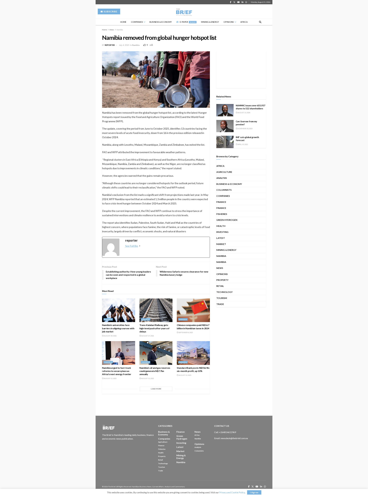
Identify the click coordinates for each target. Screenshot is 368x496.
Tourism (221, 298)
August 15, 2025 (110, 378)
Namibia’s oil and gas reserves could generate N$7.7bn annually (154, 371)
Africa (244, 22)
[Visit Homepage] (184, 11)
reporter (110, 45)
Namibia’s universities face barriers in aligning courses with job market (118, 328)
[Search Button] (260, 22)
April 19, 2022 (242, 144)
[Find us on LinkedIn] (242, 2)
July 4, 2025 (124, 45)
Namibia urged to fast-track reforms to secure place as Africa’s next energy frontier (116, 371)
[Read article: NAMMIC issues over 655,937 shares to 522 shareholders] (225, 110)
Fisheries (221, 214)
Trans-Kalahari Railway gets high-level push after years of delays (154, 328)
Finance (221, 202)
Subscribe (110, 11)
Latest (220, 238)
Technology (224, 292)
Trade (220, 304)
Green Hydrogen (226, 219)
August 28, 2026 (110, 336)
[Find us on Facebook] (230, 2)
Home (123, 22)
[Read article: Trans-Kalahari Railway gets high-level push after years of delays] (155, 310)
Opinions (229, 22)
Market (221, 244)
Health (220, 226)
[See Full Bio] (139, 246)
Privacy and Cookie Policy (232, 492)
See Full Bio (131, 245)
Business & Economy (161, 22)
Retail (220, 286)
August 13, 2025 (147, 378)
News (112, 30)
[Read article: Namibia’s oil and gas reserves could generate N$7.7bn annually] (155, 353)
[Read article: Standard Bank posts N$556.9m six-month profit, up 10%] (193, 353)
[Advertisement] (241, 69)
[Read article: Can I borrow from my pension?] (225, 126)
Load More (156, 389)
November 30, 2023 (244, 128)
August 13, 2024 (243, 112)
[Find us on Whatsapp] (246, 2)
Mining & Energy (210, 22)
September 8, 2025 (185, 332)
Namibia (120, 30)
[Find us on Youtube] (238, 2)
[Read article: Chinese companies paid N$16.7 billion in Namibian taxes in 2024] (193, 310)
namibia (221, 262)
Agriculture (224, 172)
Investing (222, 232)
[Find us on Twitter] (234, 2)
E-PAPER (188, 22)
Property (222, 280)
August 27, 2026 (147, 336)
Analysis (221, 178)
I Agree (254, 492)
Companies (137, 22)
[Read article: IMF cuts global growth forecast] (225, 142)
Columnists (224, 189)
